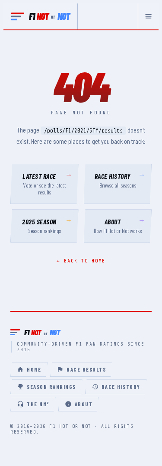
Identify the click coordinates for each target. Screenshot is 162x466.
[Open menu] (148, 16)
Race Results (86, 369)
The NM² (38, 404)
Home (34, 369)
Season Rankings (51, 387)
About (84, 404)
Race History (121, 387)
